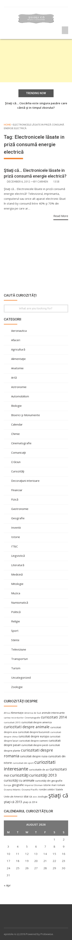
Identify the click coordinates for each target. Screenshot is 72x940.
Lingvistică (18, 556)
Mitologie (17, 584)
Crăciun (16, 462)
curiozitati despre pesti (34, 745)
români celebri (47, 789)
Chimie (15, 434)
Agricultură (18, 349)
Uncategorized (21, 677)
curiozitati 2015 (12, 722)
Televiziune (18, 649)
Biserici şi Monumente (25, 415)
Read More (60, 216)
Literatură (17, 565)
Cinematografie (21, 443)
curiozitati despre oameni (33, 740)
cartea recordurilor (14, 717)
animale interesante (53, 712)
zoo (35, 796)
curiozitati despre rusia (33, 756)
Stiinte (15, 640)
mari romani (58, 785)
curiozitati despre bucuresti (34, 732)
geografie (18, 785)
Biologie (16, 406)
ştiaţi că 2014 (30, 802)
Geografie (18, 518)
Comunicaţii (18, 452)
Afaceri (15, 340)
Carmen (42, 181)
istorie (47, 785)
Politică (16, 612)
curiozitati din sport (23, 762)
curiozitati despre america (36, 722)
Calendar (17, 424)
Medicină (17, 574)
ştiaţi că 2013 (13, 802)
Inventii (16, 527)
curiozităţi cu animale (19, 780)
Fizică (14, 499)
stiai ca (28, 796)
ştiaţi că (58, 795)
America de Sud (32, 712)
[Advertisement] (36, 60)
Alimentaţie (18, 359)
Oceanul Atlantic (12, 789)
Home (7, 124)
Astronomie (18, 387)
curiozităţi (19, 775)
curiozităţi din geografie (48, 780)
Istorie (15, 537)
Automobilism (20, 396)
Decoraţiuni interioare (25, 481)
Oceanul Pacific (30, 789)
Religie (15, 621)
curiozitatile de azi (39, 769)
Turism (15, 668)
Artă (14, 377)
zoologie (43, 796)
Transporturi (19, 659)
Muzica (15, 593)
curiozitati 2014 (54, 717)
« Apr (7, 885)
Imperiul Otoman (34, 785)
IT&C (14, 546)
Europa (7, 785)
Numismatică (19, 602)
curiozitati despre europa (33, 736)
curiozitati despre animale (27, 726)
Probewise (47, 934)
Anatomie (17, 368)
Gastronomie (19, 509)
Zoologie (17, 687)
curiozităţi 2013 (43, 775)
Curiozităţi (17, 471)
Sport (14, 631)
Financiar (16, 490)
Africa (7, 713)
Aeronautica (19, 331)
